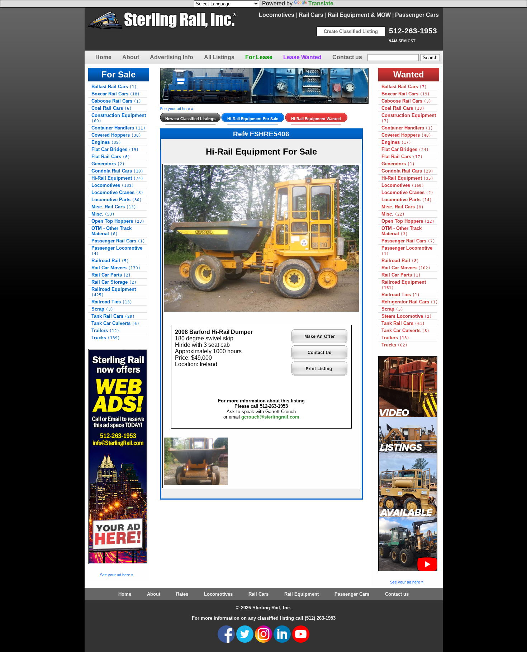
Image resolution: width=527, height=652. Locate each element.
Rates (182, 594)
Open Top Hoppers (117, 221)
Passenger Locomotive (116, 250)
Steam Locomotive (406, 316)
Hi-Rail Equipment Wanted (316, 119)
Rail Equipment (301, 594)
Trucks (105, 337)
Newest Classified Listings (190, 119)
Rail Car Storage (114, 282)
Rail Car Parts (111, 275)
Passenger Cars (417, 15)
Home (103, 57)
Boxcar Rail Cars (115, 93)
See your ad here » (116, 575)
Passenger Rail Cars (118, 241)
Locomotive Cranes (117, 192)
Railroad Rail (110, 260)
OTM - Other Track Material (111, 231)
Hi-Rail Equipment (117, 178)
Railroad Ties (111, 301)
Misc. (103, 214)
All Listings (219, 57)
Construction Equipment (118, 118)
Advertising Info (171, 57)
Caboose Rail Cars (116, 101)
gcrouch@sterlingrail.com (270, 417)
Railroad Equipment (113, 292)
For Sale (118, 74)
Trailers (105, 330)
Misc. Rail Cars (113, 206)
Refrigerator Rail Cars (409, 301)
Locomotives (276, 15)
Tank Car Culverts (115, 323)
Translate (320, 3)
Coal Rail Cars (111, 108)
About (130, 57)
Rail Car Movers (116, 267)
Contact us (347, 57)
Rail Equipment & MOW (359, 15)
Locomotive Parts (116, 199)
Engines (106, 142)
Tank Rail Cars (113, 316)
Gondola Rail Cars (117, 171)
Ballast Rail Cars (114, 86)
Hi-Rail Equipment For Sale (252, 119)
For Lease (258, 57)
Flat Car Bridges (115, 149)
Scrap (102, 309)
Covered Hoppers (116, 135)
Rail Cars (311, 15)
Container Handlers (118, 128)
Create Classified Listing (351, 31)
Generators (108, 163)
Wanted (408, 74)
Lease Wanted (302, 57)
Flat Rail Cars (110, 156)
